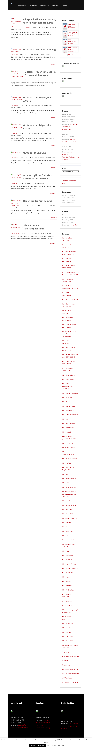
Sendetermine (44, 5)
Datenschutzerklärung (43, 728)
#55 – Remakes (66, 522)
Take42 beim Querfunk (69, 142)
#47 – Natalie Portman (69, 478)
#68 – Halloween (67, 586)
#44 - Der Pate (45, 27)
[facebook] (71, 5)
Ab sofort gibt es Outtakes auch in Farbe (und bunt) (37, 176)
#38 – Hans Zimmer (68, 428)
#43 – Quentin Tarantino (69, 459)
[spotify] (80, 5)
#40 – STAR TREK (67, 443)
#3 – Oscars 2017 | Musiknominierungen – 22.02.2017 (69, 386)
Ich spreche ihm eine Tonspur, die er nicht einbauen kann (39, 21)
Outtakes (52, 27)
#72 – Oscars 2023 (67, 605)
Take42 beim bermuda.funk (19, 728)
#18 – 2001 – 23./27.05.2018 (70, 300)
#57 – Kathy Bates (67, 531)
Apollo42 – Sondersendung (70, 656)
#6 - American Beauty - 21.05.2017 (37, 54)
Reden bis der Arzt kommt (37, 201)
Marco (34, 27)
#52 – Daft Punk (67, 510)
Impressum (39, 725)
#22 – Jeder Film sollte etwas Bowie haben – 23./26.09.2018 (69, 333)
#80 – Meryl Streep (67, 623)
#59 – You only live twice (69, 540)
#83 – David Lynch (67, 628)
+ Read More (53, 42)
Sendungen (33, 5)
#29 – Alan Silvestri (68, 379)
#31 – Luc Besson (67, 397)
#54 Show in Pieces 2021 (69, 518)
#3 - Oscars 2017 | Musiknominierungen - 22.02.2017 (42, 205)
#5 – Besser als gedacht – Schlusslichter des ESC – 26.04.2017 (69, 494)
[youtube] (77, 5)
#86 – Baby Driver (67, 636)
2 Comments (28, 183)
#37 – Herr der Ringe (68, 423)
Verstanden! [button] (32, 745)
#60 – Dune (65, 551)
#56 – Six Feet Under (68, 527)
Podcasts (55, 5)
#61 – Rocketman (67, 555)
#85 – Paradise (66, 632)
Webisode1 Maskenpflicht (70, 669)
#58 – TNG (65, 535)
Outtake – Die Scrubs (34, 152)
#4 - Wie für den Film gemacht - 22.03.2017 (40, 157)
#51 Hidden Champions (69, 505)
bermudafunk (74, 225)
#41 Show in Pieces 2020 (69, 447)
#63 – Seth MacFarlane (69, 564)
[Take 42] (11, 3)
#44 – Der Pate (66, 463)
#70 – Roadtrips (67, 601)
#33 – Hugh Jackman (68, 406)
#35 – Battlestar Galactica (70, 415)
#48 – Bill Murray (67, 483)
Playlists (64, 5)
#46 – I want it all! (67, 474)
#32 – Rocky (65, 402)
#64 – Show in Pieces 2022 (70, 568)
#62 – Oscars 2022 (67, 560)
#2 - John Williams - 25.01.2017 (39, 233)
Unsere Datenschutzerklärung (55, 745)
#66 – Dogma (66, 577)
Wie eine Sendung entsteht (70, 674)
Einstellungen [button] (41, 745)
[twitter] (74, 5)
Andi (21, 54)
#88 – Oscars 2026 (67, 641)
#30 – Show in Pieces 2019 (70, 393)
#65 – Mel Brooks (67, 573)
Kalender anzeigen (73, 54)
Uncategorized (66, 665)
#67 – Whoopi (66, 581)
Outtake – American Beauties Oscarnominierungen (41, 73)
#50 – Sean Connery (68, 501)
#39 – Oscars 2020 (67, 432)
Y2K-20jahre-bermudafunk (70, 682)
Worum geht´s (22, 5)
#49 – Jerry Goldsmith (69, 487)
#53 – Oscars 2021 (67, 514)
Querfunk (72, 139)
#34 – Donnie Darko (68, 410)
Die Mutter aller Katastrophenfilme (33, 227)
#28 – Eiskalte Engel (68, 375)
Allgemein (36, 183)
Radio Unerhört (73, 724)
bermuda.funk (74, 124)
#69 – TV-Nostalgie (68, 590)
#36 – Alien (65, 419)
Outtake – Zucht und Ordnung (39, 49)
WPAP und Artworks (68, 678)
